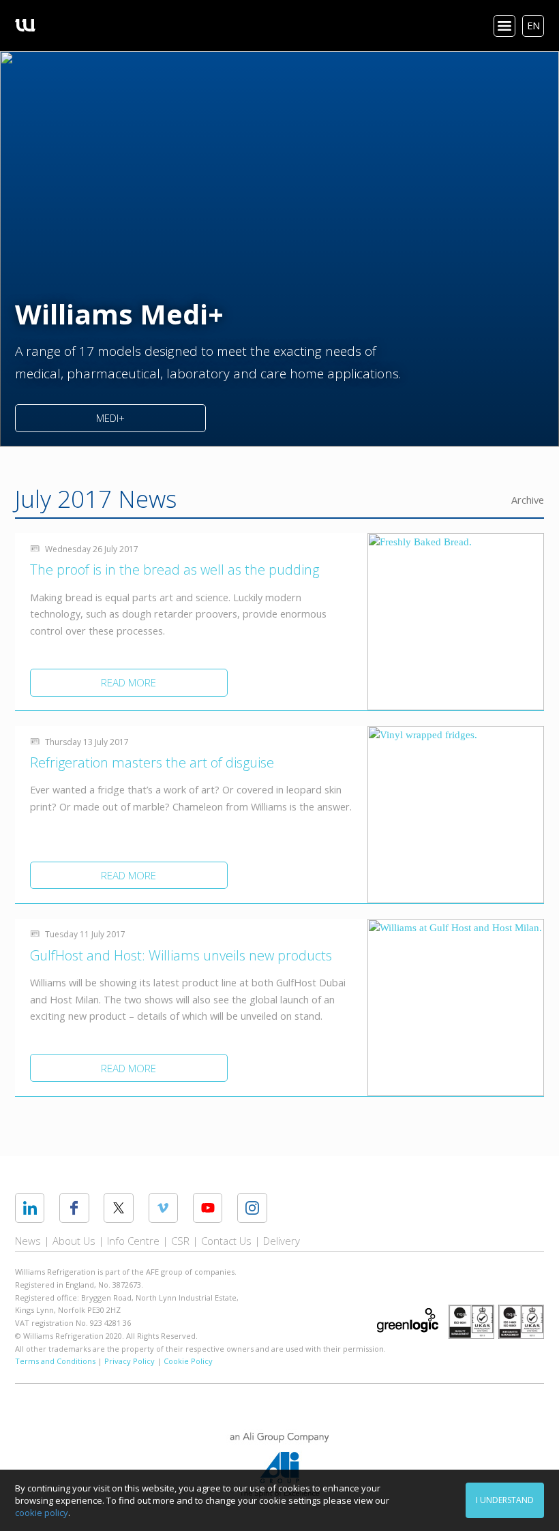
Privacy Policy (129, 1361)
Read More (128, 682)
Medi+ (110, 418)
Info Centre (133, 1240)
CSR (180, 1240)
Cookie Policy (188, 1361)
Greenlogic (407, 1320)
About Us (73, 1240)
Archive (527, 500)
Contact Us (226, 1240)
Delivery (281, 1240)
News (28, 1240)
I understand (505, 1500)
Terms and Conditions (55, 1361)
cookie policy (41, 1512)
